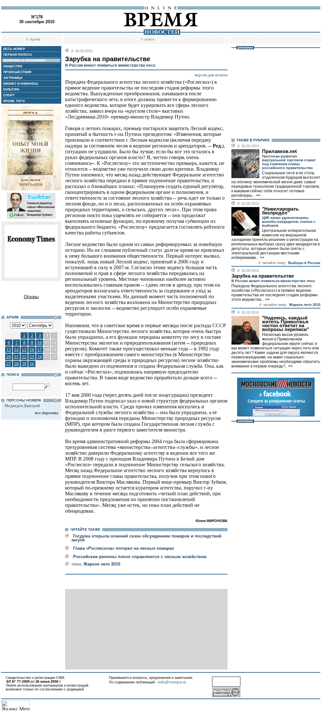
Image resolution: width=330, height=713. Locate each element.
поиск (149, 39)
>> (257, 195)
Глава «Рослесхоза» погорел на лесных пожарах (123, 548)
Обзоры (31, 296)
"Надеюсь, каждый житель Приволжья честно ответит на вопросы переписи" (285, 323)
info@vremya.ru (172, 682)
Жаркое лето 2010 (101, 564)
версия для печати (211, 74)
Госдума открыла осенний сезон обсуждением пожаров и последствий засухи (146, 538)
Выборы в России (304, 263)
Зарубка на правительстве (262, 276)
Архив (35, 39)
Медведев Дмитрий (22, 405)
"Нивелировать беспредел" (280, 210)
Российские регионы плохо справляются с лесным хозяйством (140, 556)
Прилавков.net (279, 151)
